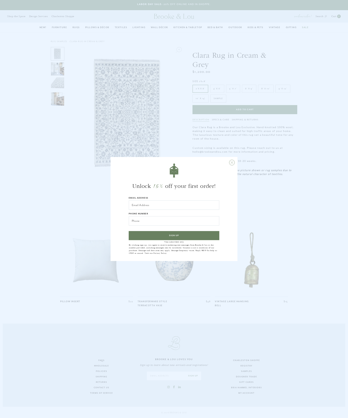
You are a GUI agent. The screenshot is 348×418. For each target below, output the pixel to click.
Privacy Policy (160, 253)
